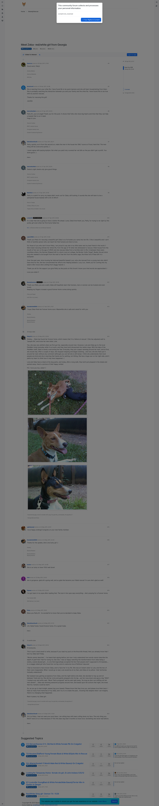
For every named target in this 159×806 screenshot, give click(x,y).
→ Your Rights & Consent (91, 20)
